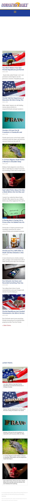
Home (12, 492)
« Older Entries (6, 325)
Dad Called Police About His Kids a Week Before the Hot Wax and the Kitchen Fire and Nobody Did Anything (13, 193)
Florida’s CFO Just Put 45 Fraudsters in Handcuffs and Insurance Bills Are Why (12, 132)
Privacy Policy (20, 492)
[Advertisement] (15, 35)
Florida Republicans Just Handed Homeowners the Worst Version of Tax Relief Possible (13, 313)
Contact (5, 494)
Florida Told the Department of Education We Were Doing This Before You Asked (13, 100)
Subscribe (4, 496)
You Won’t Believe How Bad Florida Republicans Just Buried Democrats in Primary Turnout (13, 70)
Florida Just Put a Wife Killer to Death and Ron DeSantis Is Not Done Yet (13, 252)
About (15, 492)
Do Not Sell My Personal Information (16, 494)
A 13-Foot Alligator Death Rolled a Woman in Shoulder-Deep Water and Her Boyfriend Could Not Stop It (13, 162)
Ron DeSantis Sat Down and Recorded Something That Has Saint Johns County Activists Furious (12, 284)
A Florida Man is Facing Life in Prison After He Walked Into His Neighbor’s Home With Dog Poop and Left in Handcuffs (13, 223)
